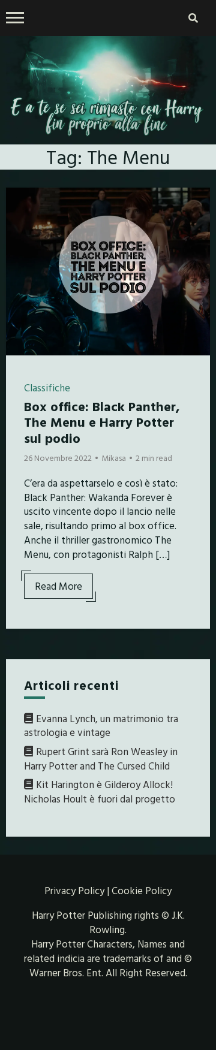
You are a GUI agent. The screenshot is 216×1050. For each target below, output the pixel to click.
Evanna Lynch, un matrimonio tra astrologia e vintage (101, 725)
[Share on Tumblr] (20, 247)
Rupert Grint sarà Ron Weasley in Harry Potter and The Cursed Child (101, 758)
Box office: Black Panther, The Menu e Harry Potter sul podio (101, 422)
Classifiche (47, 387)
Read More (58, 585)
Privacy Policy (74, 890)
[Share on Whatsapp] (20, 269)
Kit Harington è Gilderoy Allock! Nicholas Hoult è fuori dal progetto (99, 791)
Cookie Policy (142, 890)
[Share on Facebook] (20, 204)
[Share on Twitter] (20, 226)
